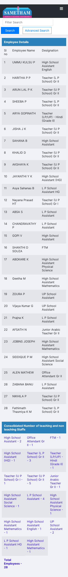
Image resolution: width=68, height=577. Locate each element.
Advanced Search (37, 30)
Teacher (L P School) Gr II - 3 (35, 456)
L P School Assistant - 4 (35, 497)
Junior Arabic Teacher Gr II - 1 (55, 481)
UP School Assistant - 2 (56, 527)
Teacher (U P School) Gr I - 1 (13, 479)
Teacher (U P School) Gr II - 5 (36, 479)
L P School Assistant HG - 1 (13, 544)
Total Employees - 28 (13, 563)
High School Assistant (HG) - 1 (12, 456)
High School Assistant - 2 (12, 439)
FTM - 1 (55, 437)
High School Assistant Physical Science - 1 (56, 504)
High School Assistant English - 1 (35, 525)
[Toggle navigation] (61, 8)
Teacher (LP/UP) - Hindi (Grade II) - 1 (56, 460)
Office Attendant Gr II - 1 (36, 441)
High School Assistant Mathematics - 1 (13, 527)
